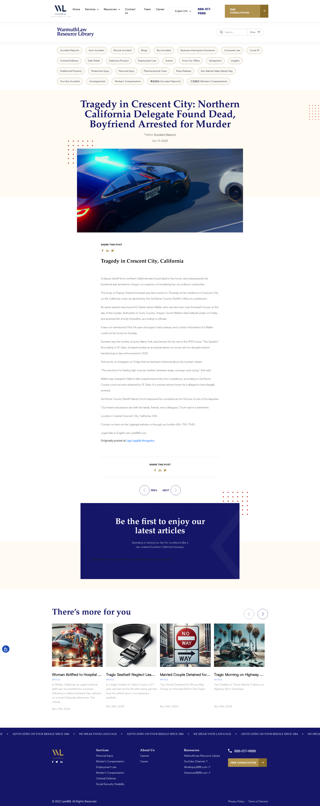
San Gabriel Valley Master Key (217, 70)
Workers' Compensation (128, 81)
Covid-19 (254, 50)
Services (90, 9)
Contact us (130, 10)
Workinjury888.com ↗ (197, 767)
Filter (253, 32)
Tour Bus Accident (70, 81)
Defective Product (119, 60)
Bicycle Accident (123, 50)
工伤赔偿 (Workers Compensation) (208, 81)
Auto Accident (96, 50)
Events (169, 60)
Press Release (183, 70)
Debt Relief (94, 60)
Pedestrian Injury (100, 70)
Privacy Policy (236, 801)
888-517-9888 (245, 751)
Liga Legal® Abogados (140, 440)
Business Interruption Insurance (198, 50)
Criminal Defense (69, 60)
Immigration (215, 60)
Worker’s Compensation (110, 761)
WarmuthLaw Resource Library (202, 755)
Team (147, 9)
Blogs (144, 50)
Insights (235, 60)
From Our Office (191, 60)
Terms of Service (258, 801)
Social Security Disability (110, 784)
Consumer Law (232, 50)
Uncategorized (97, 81)
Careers (144, 755)
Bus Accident (164, 50)
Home (76, 9)
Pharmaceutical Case (155, 70)
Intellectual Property (71, 70)
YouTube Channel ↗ (196, 761)
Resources (110, 9)
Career (160, 9)
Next (263, 614)
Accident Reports (69, 50)
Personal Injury (126, 70)
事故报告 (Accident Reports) (165, 81)
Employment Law (147, 60)
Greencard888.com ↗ (197, 772)
